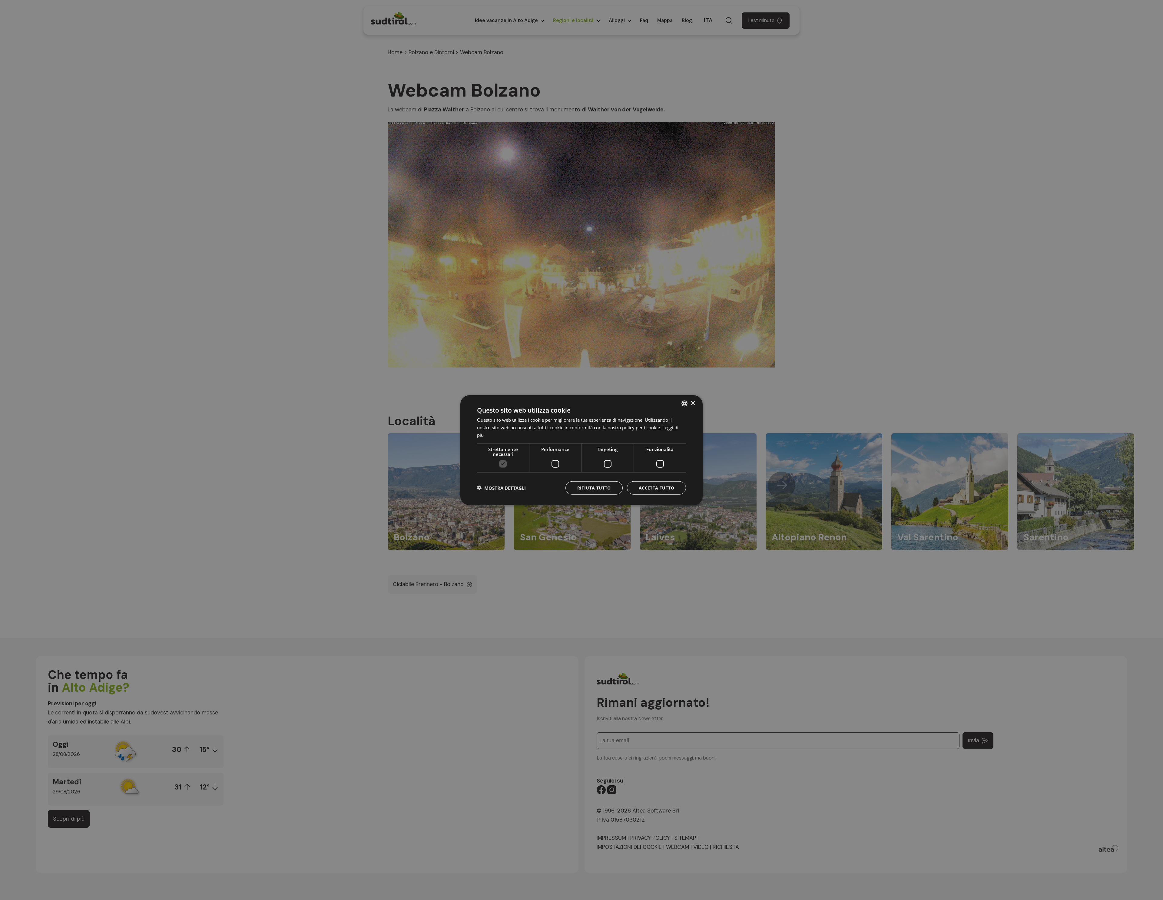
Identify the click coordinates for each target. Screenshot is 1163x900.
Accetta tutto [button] (656, 487)
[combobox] (684, 403)
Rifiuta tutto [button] (594, 487)
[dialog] (581, 450)
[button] (501, 487)
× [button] (693, 403)
